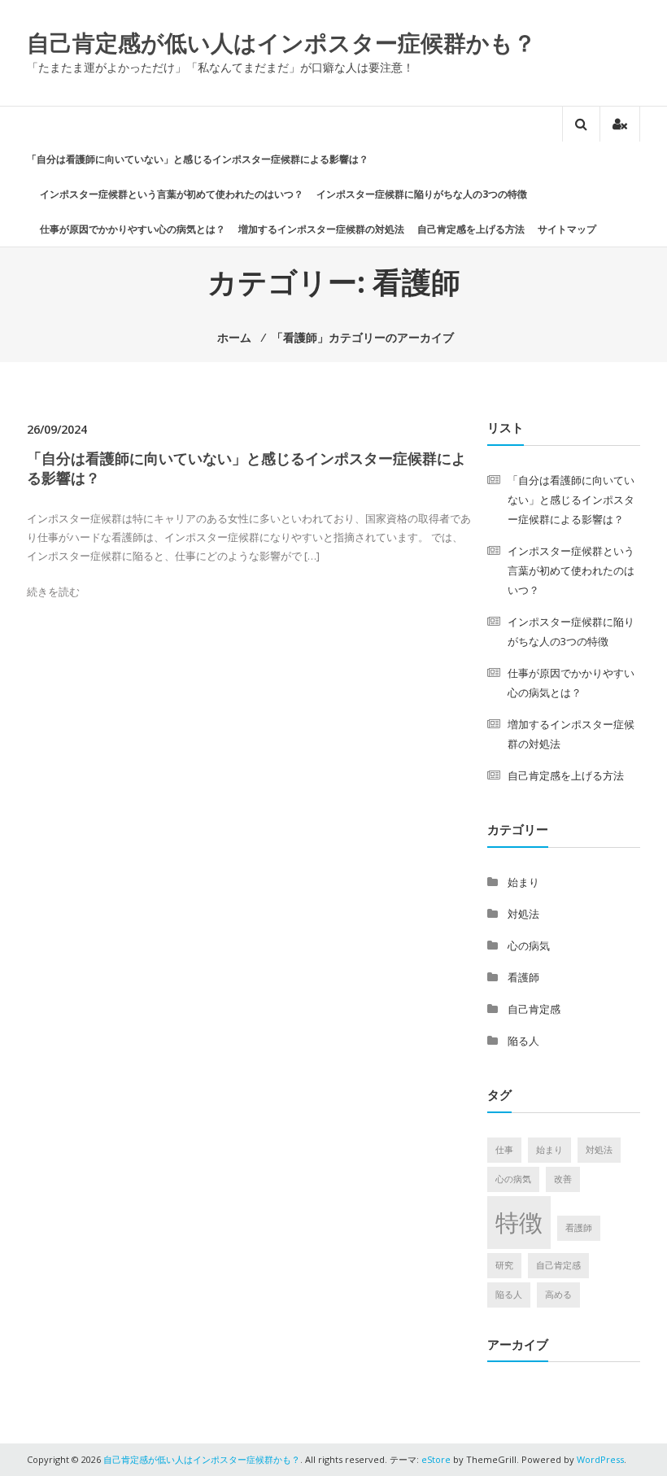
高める (558, 1294)
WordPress (600, 1459)
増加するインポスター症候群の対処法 (321, 229)
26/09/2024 (57, 429)
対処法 (523, 913)
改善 (563, 1179)
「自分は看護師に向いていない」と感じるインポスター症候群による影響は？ (197, 159)
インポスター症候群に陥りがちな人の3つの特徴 (421, 194)
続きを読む (53, 591)
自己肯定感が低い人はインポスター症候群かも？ (281, 42)
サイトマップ (567, 229)
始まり (523, 882)
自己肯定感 (534, 1009)
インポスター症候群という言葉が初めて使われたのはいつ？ (171, 194)
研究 (504, 1265)
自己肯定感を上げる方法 (471, 229)
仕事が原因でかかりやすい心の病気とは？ (132, 229)
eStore (436, 1459)
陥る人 (523, 1040)
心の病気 (529, 945)
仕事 (504, 1149)
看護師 (523, 977)
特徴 (519, 1222)
